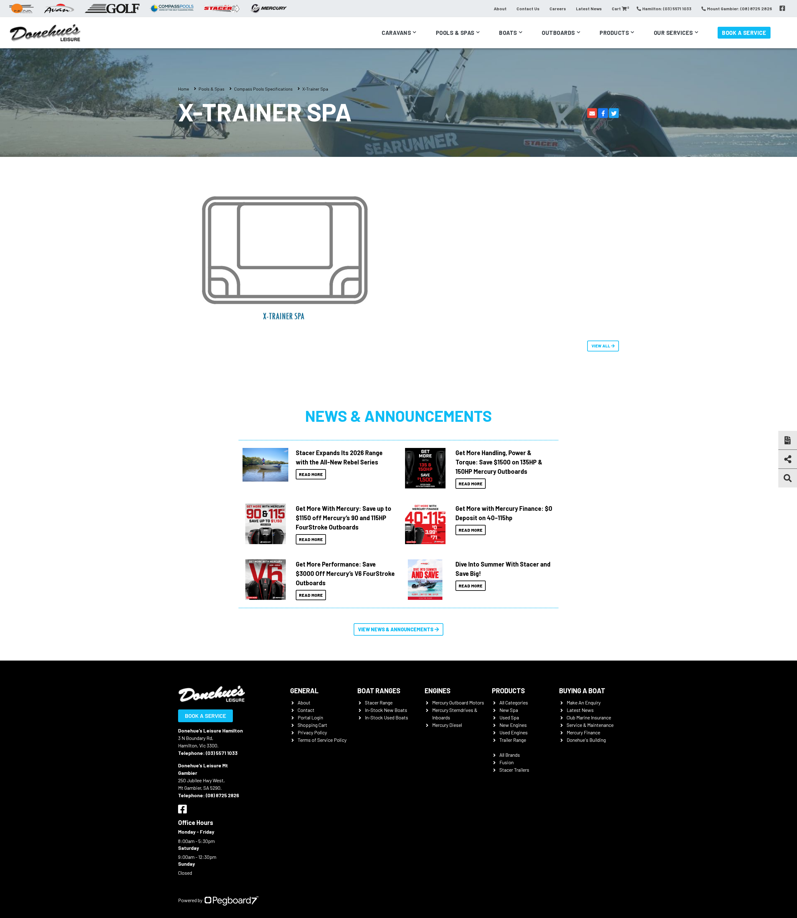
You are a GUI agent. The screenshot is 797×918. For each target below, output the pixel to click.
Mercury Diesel (447, 725)
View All (601, 345)
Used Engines (513, 732)
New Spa (508, 710)
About (500, 8)
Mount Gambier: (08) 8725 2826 (739, 8)
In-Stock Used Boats (386, 717)
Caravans (396, 32)
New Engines (513, 725)
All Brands (509, 755)
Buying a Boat (582, 690)
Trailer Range (512, 740)
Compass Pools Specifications (263, 89)
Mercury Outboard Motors (458, 702)
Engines (437, 690)
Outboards (558, 32)
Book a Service (744, 32)
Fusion (506, 762)
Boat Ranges (378, 690)
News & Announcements (398, 415)
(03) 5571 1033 (222, 753)
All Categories (513, 702)
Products (614, 32)
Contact (306, 710)
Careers (557, 8)
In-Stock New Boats (386, 710)
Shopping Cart (312, 725)
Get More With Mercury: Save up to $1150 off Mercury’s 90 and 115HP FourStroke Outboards (343, 518)
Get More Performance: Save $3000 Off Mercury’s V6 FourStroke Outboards (345, 573)
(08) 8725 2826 (222, 795)
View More (263, 465)
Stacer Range (379, 702)
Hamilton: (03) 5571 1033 (666, 8)
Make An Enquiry (584, 702)
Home (183, 89)
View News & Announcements (395, 629)
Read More (311, 474)
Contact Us (528, 8)
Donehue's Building (586, 740)
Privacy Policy (312, 732)
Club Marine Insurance (589, 717)
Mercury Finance (583, 732)
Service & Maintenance (590, 725)
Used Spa (509, 717)
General (304, 690)
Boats (508, 32)
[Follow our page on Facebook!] (782, 8)
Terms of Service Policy (322, 740)
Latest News (589, 8)
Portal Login (310, 717)
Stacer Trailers (514, 770)
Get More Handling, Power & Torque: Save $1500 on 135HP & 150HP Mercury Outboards (498, 462)
